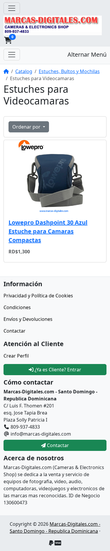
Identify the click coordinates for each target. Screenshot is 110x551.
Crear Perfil (16, 356)
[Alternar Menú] (12, 54)
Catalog (23, 71)
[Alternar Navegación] (12, 8)
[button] (8, 40)
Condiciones (17, 307)
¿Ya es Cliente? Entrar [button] (57, 369)
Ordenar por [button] (27, 127)
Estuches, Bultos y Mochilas (69, 71)
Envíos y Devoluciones (28, 319)
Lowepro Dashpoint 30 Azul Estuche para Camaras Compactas (48, 231)
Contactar (15, 331)
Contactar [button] (57, 445)
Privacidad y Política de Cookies (38, 295)
